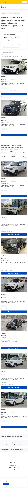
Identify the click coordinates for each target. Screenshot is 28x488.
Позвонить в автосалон (14, 93)
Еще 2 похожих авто (6, 96)
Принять (6, 484)
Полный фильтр (11, 34)
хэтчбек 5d (6, 40)
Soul (16, 37)
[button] (25, 157)
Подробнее (15, 481)
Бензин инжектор (8, 44)
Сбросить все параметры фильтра (11, 46)
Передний (16, 40)
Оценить (24, 2)
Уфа (18, 44)
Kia (9, 37)
